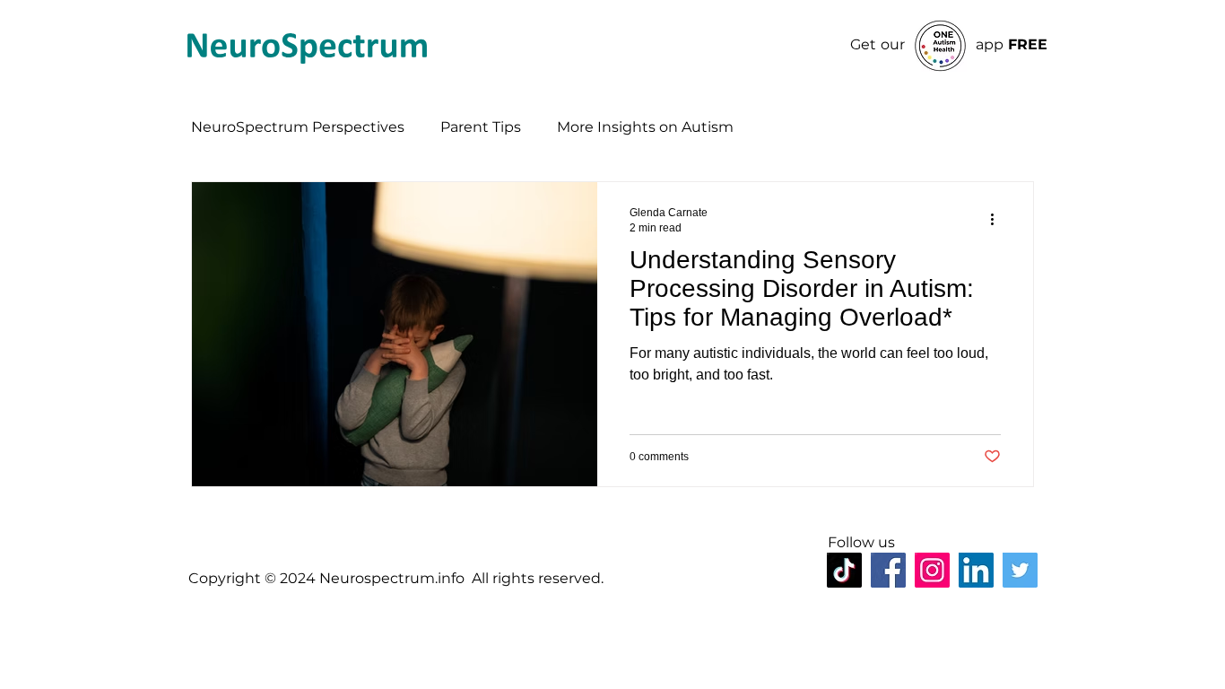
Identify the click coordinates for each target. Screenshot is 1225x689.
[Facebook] (888, 570)
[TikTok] (844, 570)
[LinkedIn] (976, 570)
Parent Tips (480, 126)
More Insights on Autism (645, 126)
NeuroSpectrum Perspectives (297, 126)
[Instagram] (932, 570)
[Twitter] (1020, 570)
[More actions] (998, 219)
